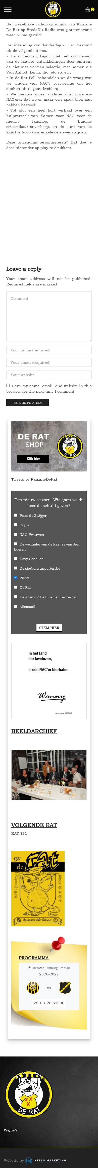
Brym (24, 525)
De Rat (25, 587)
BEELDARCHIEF (34, 731)
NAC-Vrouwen (32, 534)
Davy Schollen (31, 558)
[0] (85, 9)
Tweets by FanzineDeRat (34, 479)
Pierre (24, 577)
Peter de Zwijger (33, 515)
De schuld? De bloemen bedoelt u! (48, 597)
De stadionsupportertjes (40, 568)
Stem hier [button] (49, 627)
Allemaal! (27, 606)
